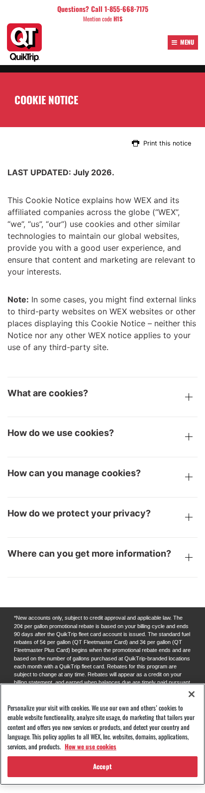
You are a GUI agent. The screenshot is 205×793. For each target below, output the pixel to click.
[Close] (192, 694)
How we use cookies (90, 746)
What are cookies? (47, 393)
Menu (187, 42)
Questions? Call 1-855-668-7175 (102, 8)
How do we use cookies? (60, 433)
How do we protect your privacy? (79, 513)
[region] (102, 734)
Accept (102, 766)
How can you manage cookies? (74, 473)
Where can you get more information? (89, 554)
